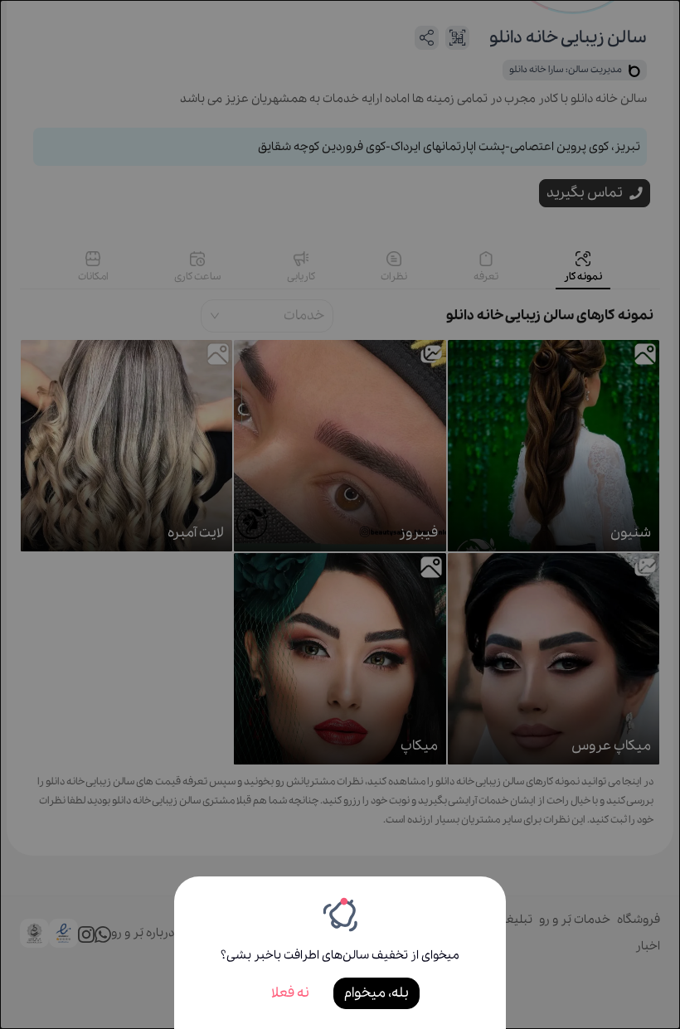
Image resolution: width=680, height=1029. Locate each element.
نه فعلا (290, 992)
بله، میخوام (376, 992)
